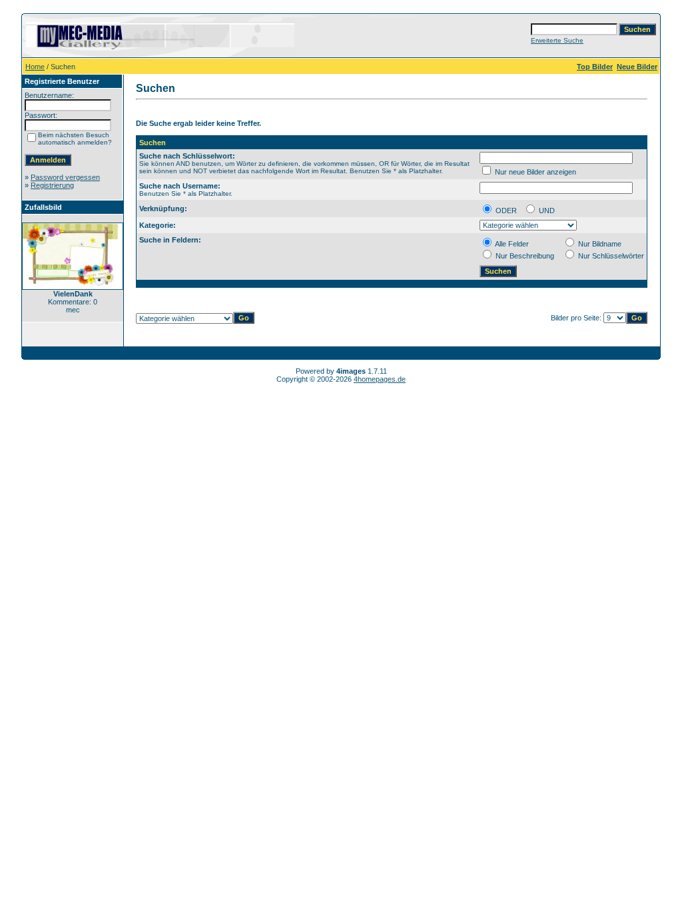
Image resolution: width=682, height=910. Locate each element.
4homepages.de (380, 379)
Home (35, 67)
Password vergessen (65, 177)
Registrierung (52, 185)
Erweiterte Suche (557, 40)
